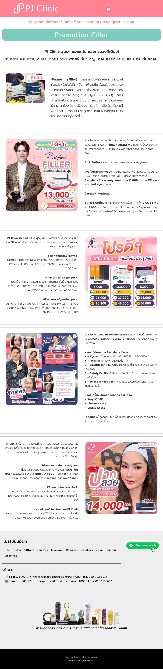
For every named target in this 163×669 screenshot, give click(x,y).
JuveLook (57, 550)
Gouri (99, 550)
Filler (7, 550)
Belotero (87, 550)
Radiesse (72, 550)
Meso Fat (10, 556)
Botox (18, 550)
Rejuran (111, 550)
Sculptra (42, 550)
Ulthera (29, 550)
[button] (108, 9)
